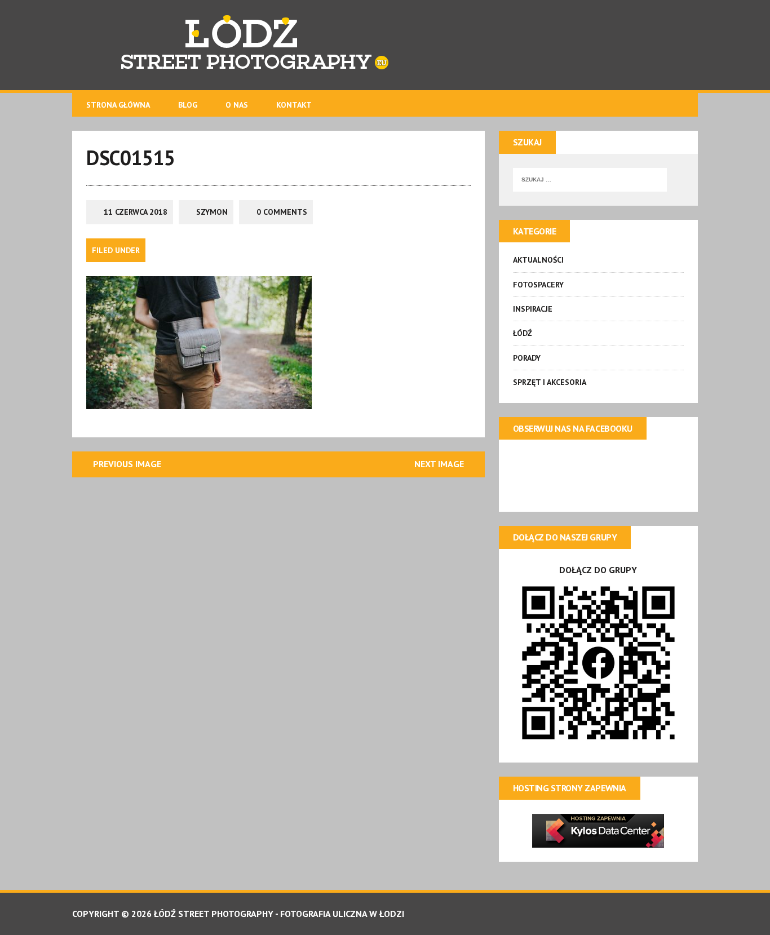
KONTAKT (294, 105)
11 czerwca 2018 (135, 212)
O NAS (236, 105)
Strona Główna (118, 105)
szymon (212, 212)
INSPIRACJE (532, 309)
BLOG (187, 105)
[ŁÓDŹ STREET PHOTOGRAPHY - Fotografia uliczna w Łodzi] (385, 45)
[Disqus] (278, 632)
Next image (439, 463)
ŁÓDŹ (522, 333)
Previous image (127, 463)
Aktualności (538, 260)
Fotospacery (538, 285)
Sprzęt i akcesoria (549, 382)
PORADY (527, 358)
